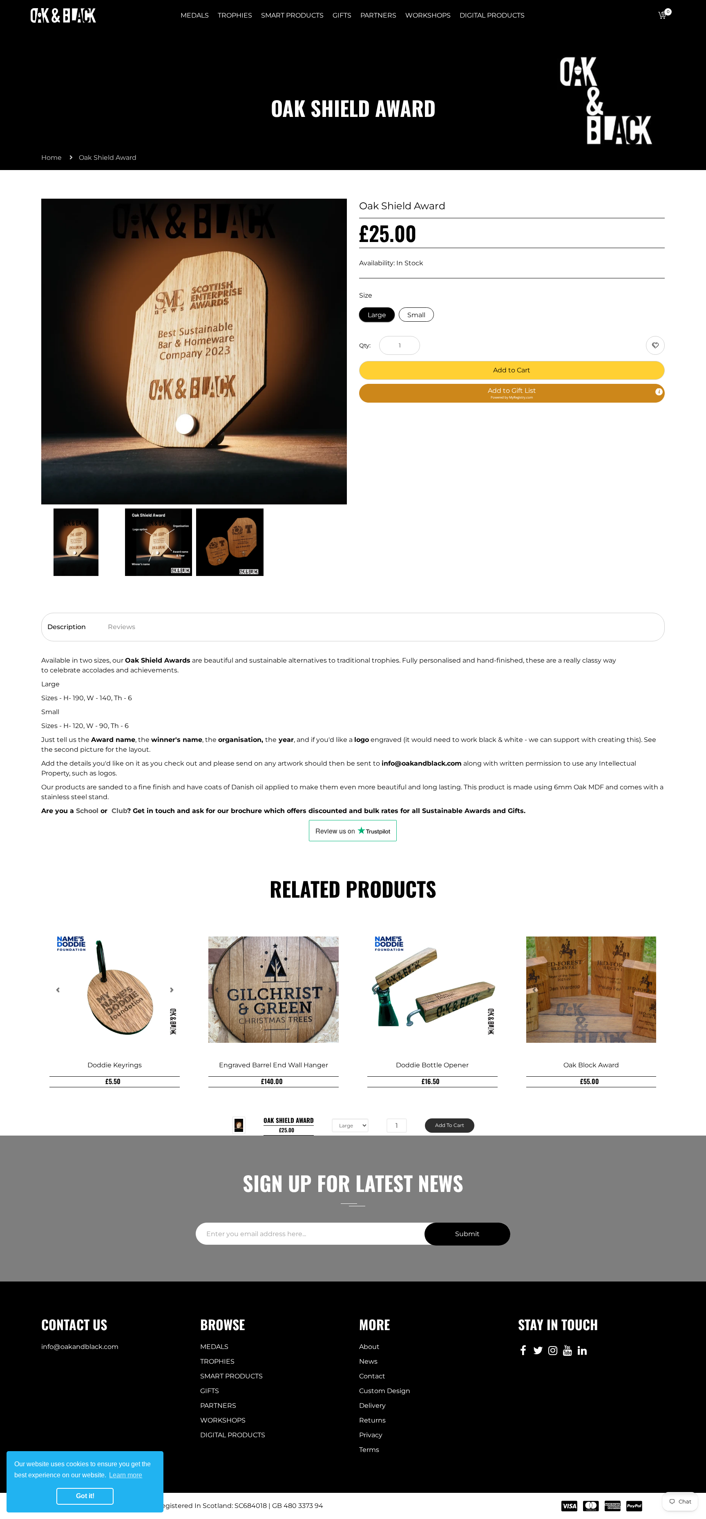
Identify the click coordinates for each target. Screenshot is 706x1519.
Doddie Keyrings (114, 1065)
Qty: (365, 345)
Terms (369, 1450)
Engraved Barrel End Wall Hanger (273, 1065)
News (368, 1361)
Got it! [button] (85, 1495)
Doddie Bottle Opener (432, 1065)
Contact (372, 1376)
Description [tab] (66, 627)
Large (377, 315)
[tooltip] (659, 392)
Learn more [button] (125, 1475)
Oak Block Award (591, 1065)
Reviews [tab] (121, 627)
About (369, 1347)
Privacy (370, 1435)
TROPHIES (217, 1361)
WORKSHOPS (223, 1420)
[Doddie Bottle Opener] (432, 989)
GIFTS (209, 1391)
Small (416, 315)
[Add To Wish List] (655, 345)
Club (119, 811)
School (87, 811)
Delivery (372, 1405)
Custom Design (384, 1391)
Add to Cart (511, 370)
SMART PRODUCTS (231, 1376)
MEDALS (214, 1347)
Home (51, 157)
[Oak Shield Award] (76, 541)
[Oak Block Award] (591, 989)
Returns (372, 1420)
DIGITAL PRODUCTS (232, 1435)
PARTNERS (218, 1405)
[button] (512, 393)
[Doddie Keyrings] (114, 989)
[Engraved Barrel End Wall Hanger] (273, 989)
